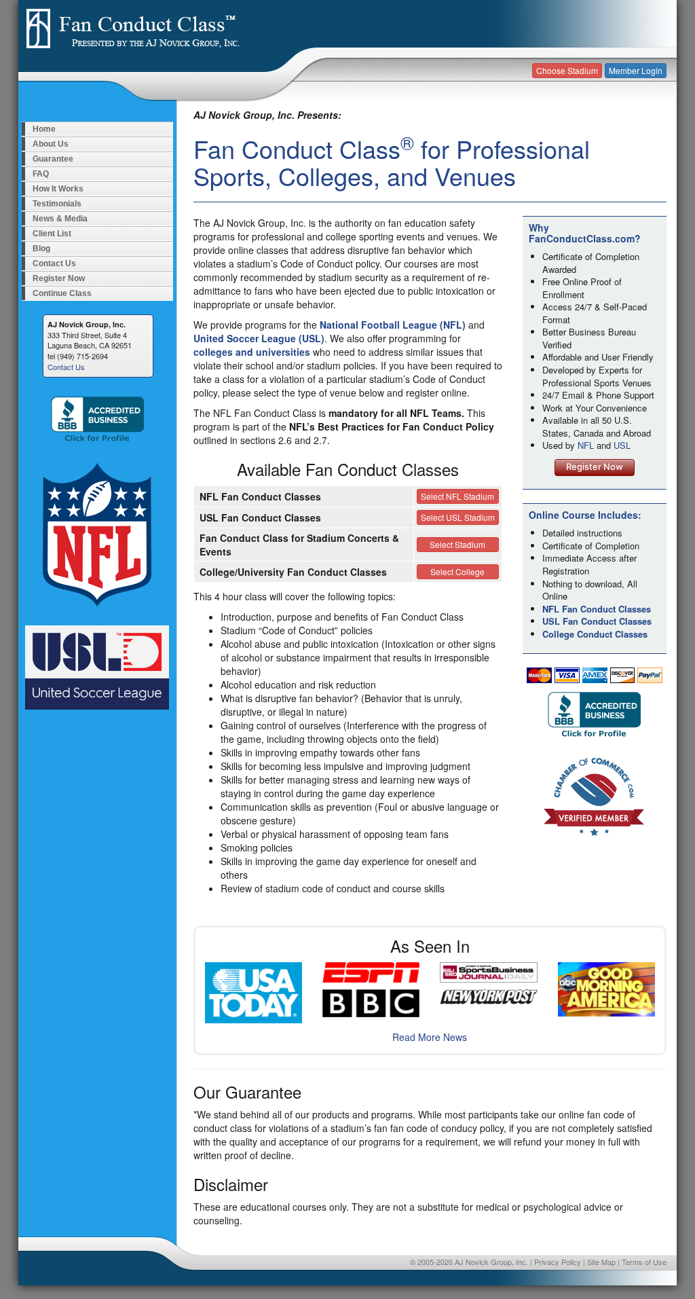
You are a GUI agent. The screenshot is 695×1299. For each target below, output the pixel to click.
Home (44, 129)
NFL (586, 445)
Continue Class (62, 293)
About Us (51, 144)
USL (622, 445)
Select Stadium (457, 544)
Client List (52, 233)
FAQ (41, 174)
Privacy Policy (557, 1261)
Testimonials (57, 203)
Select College (457, 571)
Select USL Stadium (458, 517)
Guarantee (53, 159)
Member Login (635, 70)
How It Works (58, 189)
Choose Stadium (567, 70)
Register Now (59, 278)
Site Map (601, 1261)
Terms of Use (644, 1261)
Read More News (429, 1037)
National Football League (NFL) (393, 324)
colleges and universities (251, 352)
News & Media (60, 218)
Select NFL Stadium (457, 496)
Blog (41, 248)
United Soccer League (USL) (258, 338)
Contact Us (54, 263)
